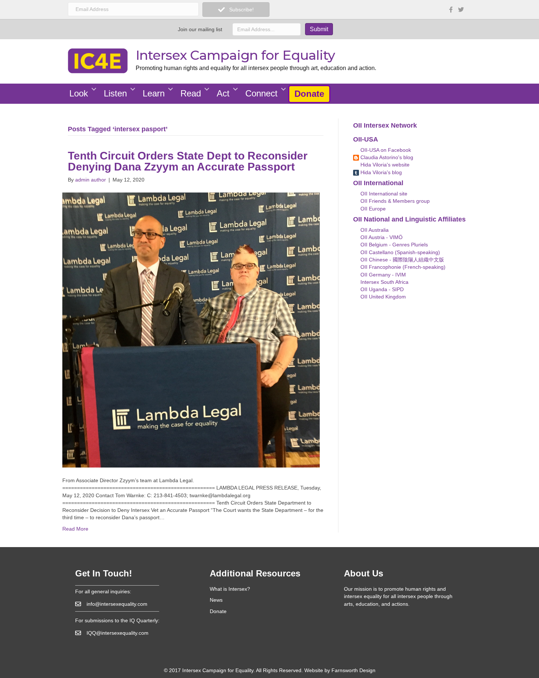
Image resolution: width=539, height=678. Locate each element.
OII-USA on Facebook (385, 150)
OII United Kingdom (382, 297)
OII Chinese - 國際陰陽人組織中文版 (401, 260)
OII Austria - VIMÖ (381, 237)
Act (223, 93)
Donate (309, 94)
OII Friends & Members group (394, 201)
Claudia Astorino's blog (386, 157)
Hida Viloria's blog (380, 172)
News (216, 600)
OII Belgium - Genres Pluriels (393, 245)
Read (190, 93)
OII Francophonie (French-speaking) (402, 267)
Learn (154, 93)
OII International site (383, 194)
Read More (75, 529)
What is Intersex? (230, 589)
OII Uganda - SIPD (381, 289)
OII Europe (372, 209)
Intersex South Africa (383, 282)
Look (78, 93)
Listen (115, 93)
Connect (261, 93)
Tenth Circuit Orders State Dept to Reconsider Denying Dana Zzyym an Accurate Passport (188, 161)
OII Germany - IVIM (382, 275)
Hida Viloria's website (384, 165)
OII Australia (374, 230)
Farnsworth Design (353, 670)
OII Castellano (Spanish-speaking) (399, 252)
